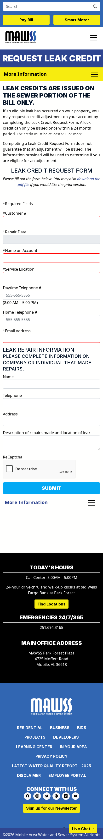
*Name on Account (20, 250)
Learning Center (34, 746)
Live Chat (81, 828)
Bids (81, 727)
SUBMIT (52, 488)
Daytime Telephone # (22, 287)
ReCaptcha (12, 457)
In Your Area (73, 746)
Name (8, 376)
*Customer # (14, 213)
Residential (29, 727)
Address (10, 414)
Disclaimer (29, 775)
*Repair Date (14, 231)
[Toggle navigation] (93, 37)
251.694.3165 (51, 627)
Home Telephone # (20, 312)
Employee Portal (67, 775)
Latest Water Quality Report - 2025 (51, 765)
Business (59, 727)
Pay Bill (26, 19)
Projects (35, 737)
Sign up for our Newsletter (51, 808)
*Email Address (17, 330)
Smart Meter (77, 19)
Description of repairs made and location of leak (47, 432)
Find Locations (51, 604)
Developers (66, 737)
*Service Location (18, 269)
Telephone (12, 395)
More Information (26, 502)
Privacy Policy (51, 756)
